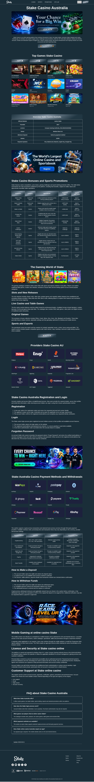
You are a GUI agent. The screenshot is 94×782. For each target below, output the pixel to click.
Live (37, 60)
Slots (73, 60)
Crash (55, 60)
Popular (19, 60)
